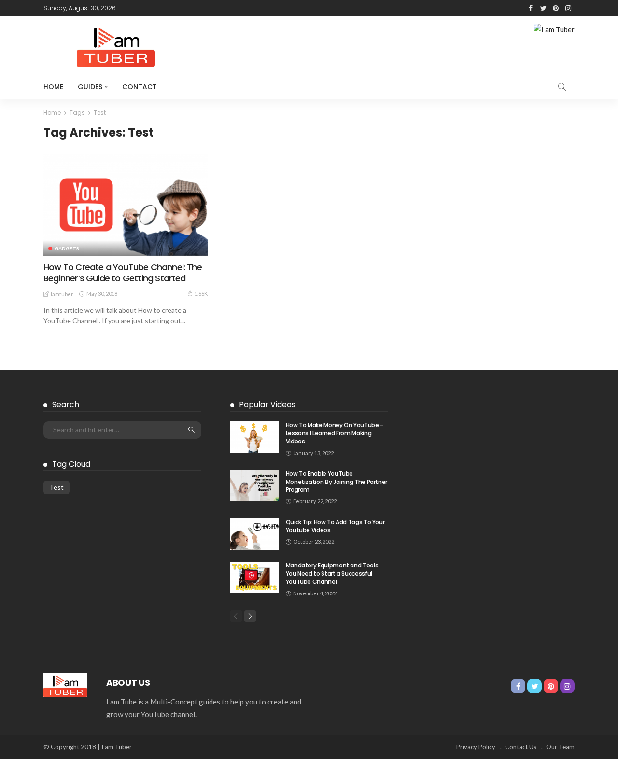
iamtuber (62, 294)
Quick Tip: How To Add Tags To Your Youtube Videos (335, 526)
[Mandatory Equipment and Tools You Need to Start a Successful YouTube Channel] (254, 577)
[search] (562, 86)
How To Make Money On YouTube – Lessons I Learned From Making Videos (335, 433)
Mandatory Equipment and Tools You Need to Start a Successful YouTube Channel (332, 573)
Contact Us (520, 747)
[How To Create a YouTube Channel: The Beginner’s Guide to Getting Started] (125, 204)
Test (56, 487)
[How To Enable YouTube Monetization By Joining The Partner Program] (254, 485)
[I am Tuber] (65, 683)
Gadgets (67, 248)
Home (53, 87)
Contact (139, 87)
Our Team (560, 747)
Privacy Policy (475, 747)
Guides (90, 87)
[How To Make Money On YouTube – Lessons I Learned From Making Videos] (254, 437)
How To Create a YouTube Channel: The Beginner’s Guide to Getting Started (122, 272)
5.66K (201, 293)
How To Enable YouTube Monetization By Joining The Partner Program (336, 481)
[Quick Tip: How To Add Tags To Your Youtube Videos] (254, 534)
